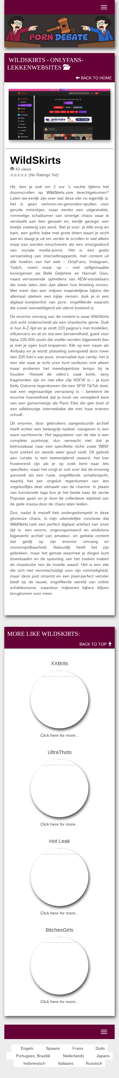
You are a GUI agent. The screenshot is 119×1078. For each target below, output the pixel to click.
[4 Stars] (22, 175)
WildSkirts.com (60, 192)
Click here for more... (59, 735)
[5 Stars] (25, 175)
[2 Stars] (15, 175)
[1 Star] (12, 175)
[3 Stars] (19, 175)
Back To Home (96, 78)
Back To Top (93, 644)
